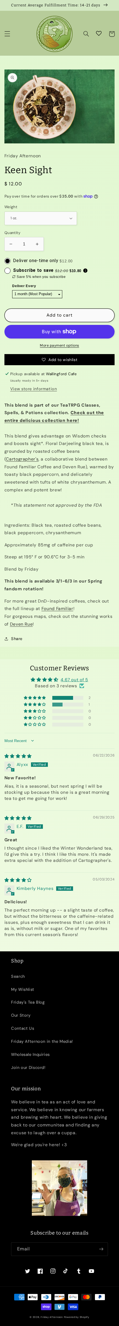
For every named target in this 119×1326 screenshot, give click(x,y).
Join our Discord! (28, 1067)
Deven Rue (21, 624)
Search (18, 976)
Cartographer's (22, 459)
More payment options (59, 345)
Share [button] (16, 638)
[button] (7, 34)
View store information (33, 389)
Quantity (12, 232)
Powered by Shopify (76, 1317)
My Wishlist (22, 989)
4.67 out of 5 (74, 680)
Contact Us (22, 1028)
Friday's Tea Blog (28, 1002)
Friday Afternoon (52, 1317)
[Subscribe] (101, 1249)
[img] (18, 756)
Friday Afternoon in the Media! (42, 1041)
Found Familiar (57, 608)
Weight (10, 206)
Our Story (21, 1015)
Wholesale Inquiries (30, 1054)
